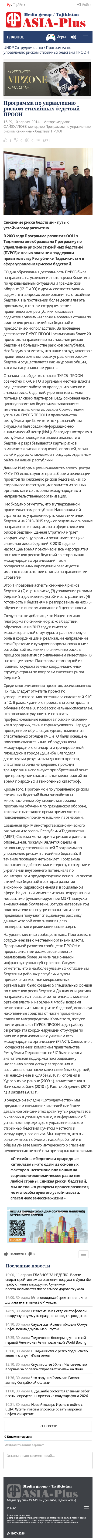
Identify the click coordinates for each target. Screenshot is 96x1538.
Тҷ (15, 4)
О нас (11, 1508)
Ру (8, 4)
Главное (15, 37)
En (21, 4)
